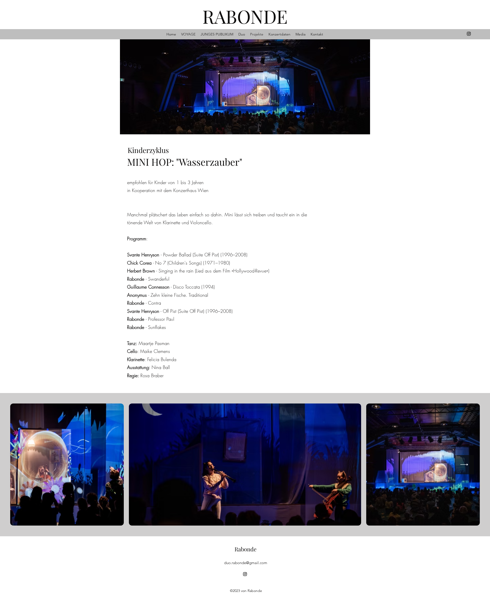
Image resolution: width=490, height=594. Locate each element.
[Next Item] (464, 464)
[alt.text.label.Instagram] (468, 33)
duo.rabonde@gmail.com (245, 562)
